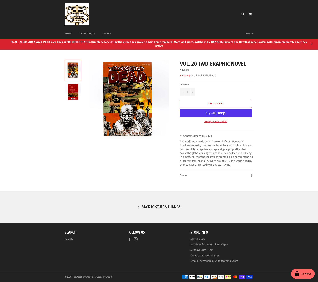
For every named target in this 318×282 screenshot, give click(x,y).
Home (68, 33)
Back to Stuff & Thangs (161, 206)
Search (106, 33)
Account (249, 33)
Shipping (185, 75)
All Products (86, 33)
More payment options (215, 121)
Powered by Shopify (103, 276)
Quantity (184, 84)
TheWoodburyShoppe (82, 276)
